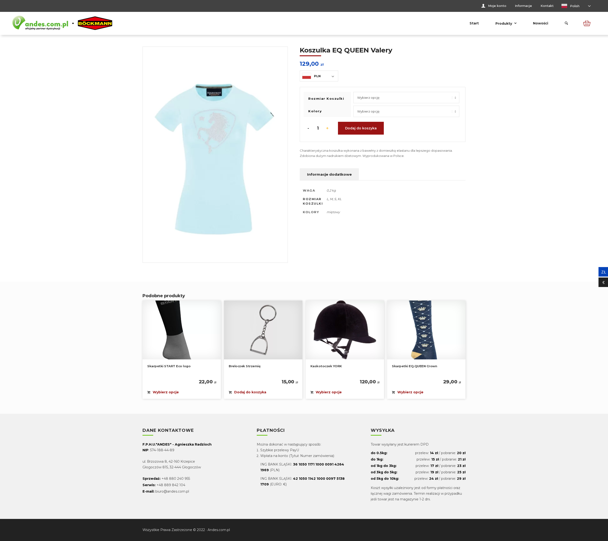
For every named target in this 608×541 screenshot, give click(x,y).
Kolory (315, 111)
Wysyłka (383, 430)
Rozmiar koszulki (326, 98)
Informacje (523, 6)
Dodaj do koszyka (361, 128)
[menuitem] (494, 6)
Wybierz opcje (165, 392)
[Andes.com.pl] (62, 23)
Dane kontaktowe (168, 430)
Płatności (271, 430)
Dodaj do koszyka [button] (249, 392)
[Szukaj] (566, 23)
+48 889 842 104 (171, 485)
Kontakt (547, 6)
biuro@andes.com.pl (172, 491)
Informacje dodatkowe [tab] (329, 174)
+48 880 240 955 (176, 478)
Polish (574, 6)
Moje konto (497, 6)
